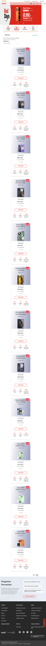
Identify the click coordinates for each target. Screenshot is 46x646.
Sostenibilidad (19, 610)
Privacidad (20, 643)
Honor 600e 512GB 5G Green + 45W (21, 489)
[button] (30, 3)
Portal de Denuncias (12, 643)
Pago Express (28, 1)
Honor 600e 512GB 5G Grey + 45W (21, 445)
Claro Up (3, 618)
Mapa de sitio (4, 643)
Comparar (21, 74)
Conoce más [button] (20, 78)
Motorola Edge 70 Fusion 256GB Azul (20, 182)
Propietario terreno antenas (21, 615)
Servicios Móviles (4, 608)
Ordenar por (6, 41)
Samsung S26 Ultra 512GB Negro (20, 50)
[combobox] (11, 43)
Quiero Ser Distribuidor (20, 613)
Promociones (3, 620)
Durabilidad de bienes (35, 615)
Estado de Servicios (34, 618)
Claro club (3, 615)
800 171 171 (36, 636)
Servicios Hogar (4, 610)
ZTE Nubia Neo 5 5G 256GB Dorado (21, 270)
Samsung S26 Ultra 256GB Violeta (20, 138)
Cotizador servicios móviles (36, 608)
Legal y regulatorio (26, 643)
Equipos (2, 613)
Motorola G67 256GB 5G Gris (20, 357)
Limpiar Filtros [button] (35, 35)
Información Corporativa (20, 608)
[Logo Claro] (4, 3)
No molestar (33, 613)
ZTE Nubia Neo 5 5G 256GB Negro (21, 313)
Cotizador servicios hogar (36, 610)
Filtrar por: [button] (7, 35)
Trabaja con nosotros (20, 618)
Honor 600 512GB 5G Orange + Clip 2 (20, 533)
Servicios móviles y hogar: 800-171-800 (37, 628)
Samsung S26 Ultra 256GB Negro (20, 94)
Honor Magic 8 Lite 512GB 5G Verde (20, 226)
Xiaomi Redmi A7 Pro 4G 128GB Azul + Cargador (20, 401)
